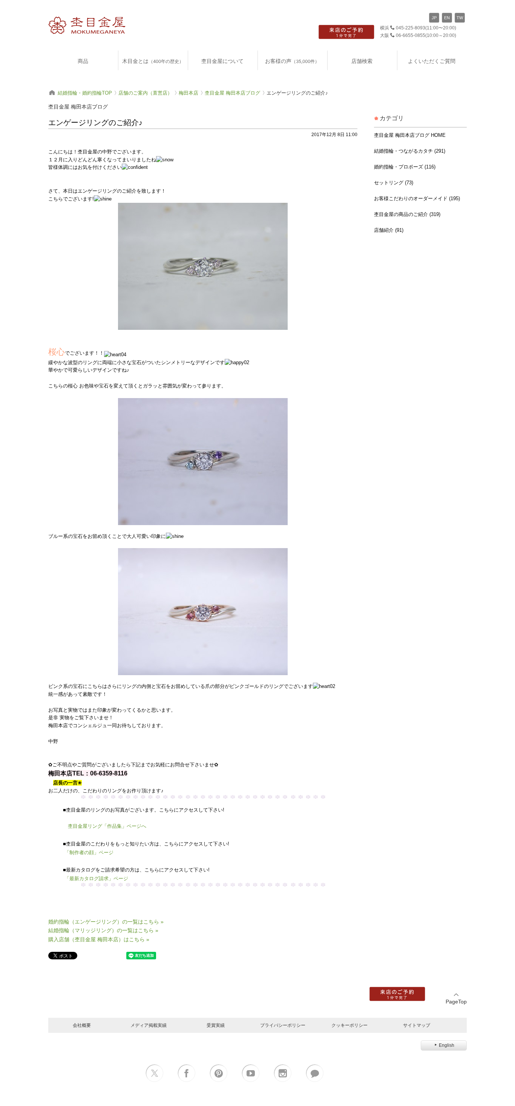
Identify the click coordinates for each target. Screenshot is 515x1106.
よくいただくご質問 (431, 61)
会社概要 (82, 1025)
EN (447, 17)
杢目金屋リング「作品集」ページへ (107, 826)
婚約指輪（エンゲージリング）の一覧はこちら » (106, 922)
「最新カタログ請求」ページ (96, 878)
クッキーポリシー (349, 1025)
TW (460, 17)
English (446, 1045)
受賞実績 (216, 1025)
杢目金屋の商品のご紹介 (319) (407, 214)
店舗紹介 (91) (388, 230)
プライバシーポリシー (282, 1025)
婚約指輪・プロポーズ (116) (404, 167)
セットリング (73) (393, 182)
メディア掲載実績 (148, 1025)
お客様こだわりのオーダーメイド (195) (417, 198)
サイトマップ (416, 1025)
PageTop (456, 1002)
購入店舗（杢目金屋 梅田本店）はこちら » (98, 939)
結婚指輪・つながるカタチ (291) (409, 151)
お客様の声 (292, 61)
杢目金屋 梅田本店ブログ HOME (410, 135)
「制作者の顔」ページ (88, 852)
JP (434, 17)
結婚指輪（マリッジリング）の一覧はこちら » (103, 930)
